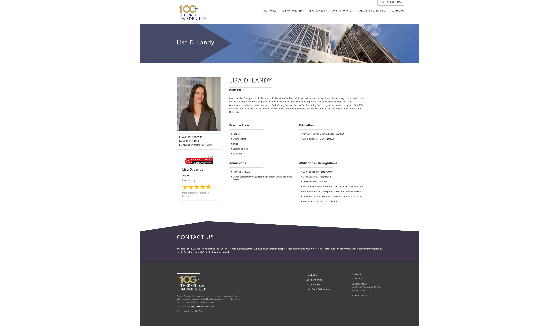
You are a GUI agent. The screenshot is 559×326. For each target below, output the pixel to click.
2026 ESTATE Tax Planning (371, 11)
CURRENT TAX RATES (342, 11)
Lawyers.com (195, 307)
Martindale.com (208, 307)
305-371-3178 (191, 141)
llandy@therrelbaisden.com (199, 145)
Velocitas (202, 311)
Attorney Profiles (292, 11)
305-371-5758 (194, 137)
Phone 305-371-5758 (361, 296)
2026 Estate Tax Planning (318, 289)
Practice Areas (317, 11)
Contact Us (398, 11)
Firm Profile (269, 11)
